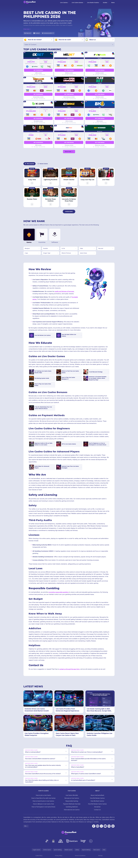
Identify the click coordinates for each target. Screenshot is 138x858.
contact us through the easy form (69, 669)
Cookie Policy (38, 855)
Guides (105, 2)
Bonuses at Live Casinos (72, 798)
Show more (68, 151)
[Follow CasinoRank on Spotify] (109, 826)
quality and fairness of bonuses (64, 291)
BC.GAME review (38, 121)
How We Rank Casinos (97, 801)
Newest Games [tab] (43, 163)
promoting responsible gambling (59, 592)
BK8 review (100, 121)
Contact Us (97, 810)
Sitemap (100, 855)
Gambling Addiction (72, 807)
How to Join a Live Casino (43, 795)
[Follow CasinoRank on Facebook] (93, 826)
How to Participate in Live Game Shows (43, 807)
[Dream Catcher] (69, 177)
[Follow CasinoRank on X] (101, 826)
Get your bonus (38, 70)
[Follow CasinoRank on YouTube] (105, 826)
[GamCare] (72, 841)
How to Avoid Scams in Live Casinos (43, 801)
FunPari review (100, 73)
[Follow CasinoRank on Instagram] (97, 826)
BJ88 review (38, 145)
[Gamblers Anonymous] (60, 841)
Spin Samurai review (69, 97)
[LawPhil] (53, 841)
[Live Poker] (106, 177)
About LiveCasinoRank (97, 795)
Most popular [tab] (30, 163)
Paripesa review (69, 145)
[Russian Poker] (32, 197)
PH (25, 826)
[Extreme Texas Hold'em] (50, 197)
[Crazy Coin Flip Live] (87, 177)
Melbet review (69, 73)
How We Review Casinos (97, 798)
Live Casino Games (77, 2)
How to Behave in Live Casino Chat (43, 804)
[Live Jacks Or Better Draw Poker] (69, 197)
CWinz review (69, 121)
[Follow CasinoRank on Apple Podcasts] (113, 826)
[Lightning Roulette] (50, 177)
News (113, 2)
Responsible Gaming (72, 801)
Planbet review (100, 97)
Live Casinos (64, 2)
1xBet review (38, 73)
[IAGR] (83, 841)
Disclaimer (97, 807)
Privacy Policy (58, 855)
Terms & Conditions (80, 855)
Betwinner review (99, 145)
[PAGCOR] (47, 841)
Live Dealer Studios (93, 2)
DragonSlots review (38, 97)
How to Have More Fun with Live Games (43, 798)
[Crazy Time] (32, 177)
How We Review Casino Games (97, 804)
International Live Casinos (72, 810)
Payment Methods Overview (71, 804)
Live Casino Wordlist (72, 795)
